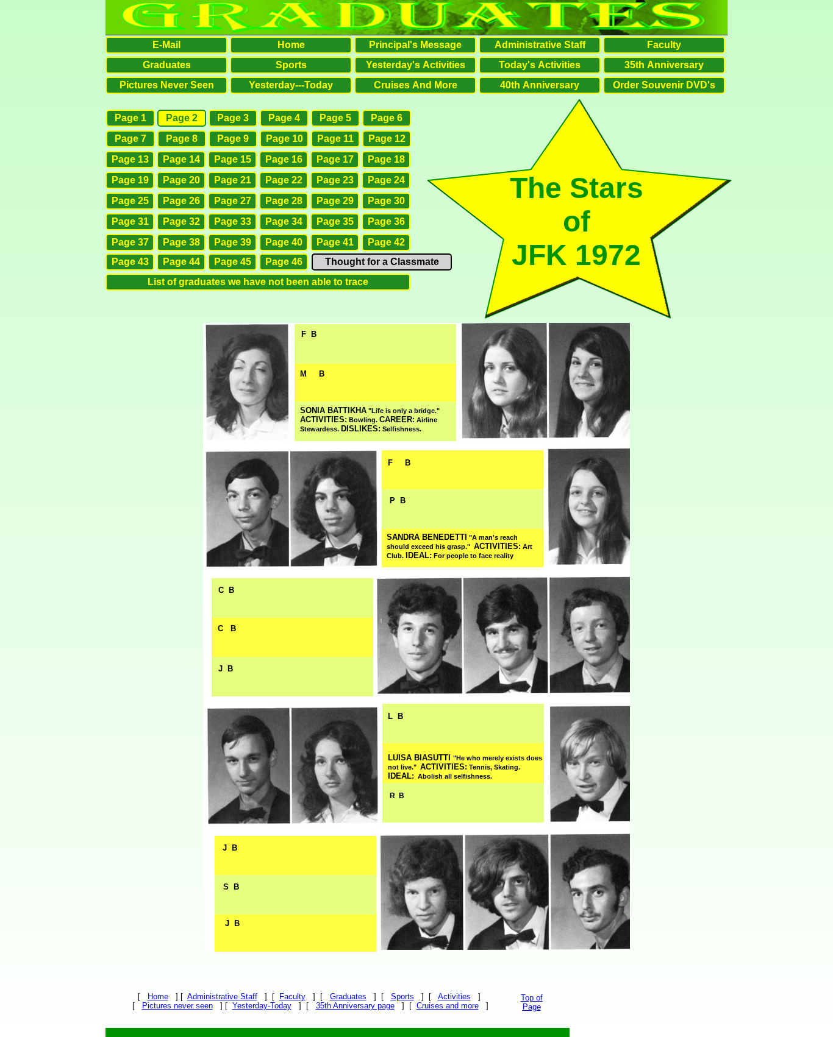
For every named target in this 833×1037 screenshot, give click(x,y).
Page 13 (130, 159)
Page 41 (335, 242)
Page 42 (386, 242)
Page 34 (283, 221)
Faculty (292, 996)
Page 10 (284, 138)
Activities (454, 996)
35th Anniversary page (355, 1005)
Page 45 (232, 262)
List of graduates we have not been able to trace (258, 282)
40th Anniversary (539, 85)
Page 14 (181, 159)
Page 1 (130, 118)
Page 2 (182, 118)
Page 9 (233, 138)
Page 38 (181, 242)
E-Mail (166, 45)
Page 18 (386, 159)
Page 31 (130, 221)
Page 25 (130, 201)
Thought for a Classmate (382, 262)
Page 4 (284, 118)
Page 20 (181, 180)
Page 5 (335, 118)
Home (158, 996)
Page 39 (232, 242)
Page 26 (181, 201)
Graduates (348, 996)
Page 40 (283, 242)
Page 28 (283, 201)
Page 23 (335, 180)
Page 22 (283, 180)
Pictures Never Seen (167, 85)
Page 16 (283, 159)
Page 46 (283, 262)
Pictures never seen (177, 1005)
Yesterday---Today (291, 85)
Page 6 (386, 118)
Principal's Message (415, 45)
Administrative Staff (222, 996)
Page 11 (335, 138)
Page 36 (386, 221)
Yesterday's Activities (415, 65)
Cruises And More (415, 85)
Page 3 (233, 118)
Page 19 (130, 180)
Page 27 (232, 201)
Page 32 (181, 221)
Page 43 (130, 262)
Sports (402, 996)
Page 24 (386, 180)
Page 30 (386, 201)
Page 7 (130, 138)
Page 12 (387, 138)
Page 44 (181, 262)
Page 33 (232, 221)
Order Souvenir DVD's (664, 85)
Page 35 (335, 221)
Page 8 (182, 138)
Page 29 (335, 201)
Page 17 (335, 159)
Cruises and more (447, 1005)
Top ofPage (532, 1002)
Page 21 (232, 180)
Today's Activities (540, 65)
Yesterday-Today (261, 1005)
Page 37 (130, 242)
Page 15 (232, 159)
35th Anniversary (664, 65)
